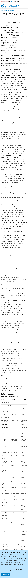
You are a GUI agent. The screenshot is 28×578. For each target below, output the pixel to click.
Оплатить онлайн (16, 1)
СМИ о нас (11, 10)
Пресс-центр (4, 10)
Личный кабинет (6, 1)
